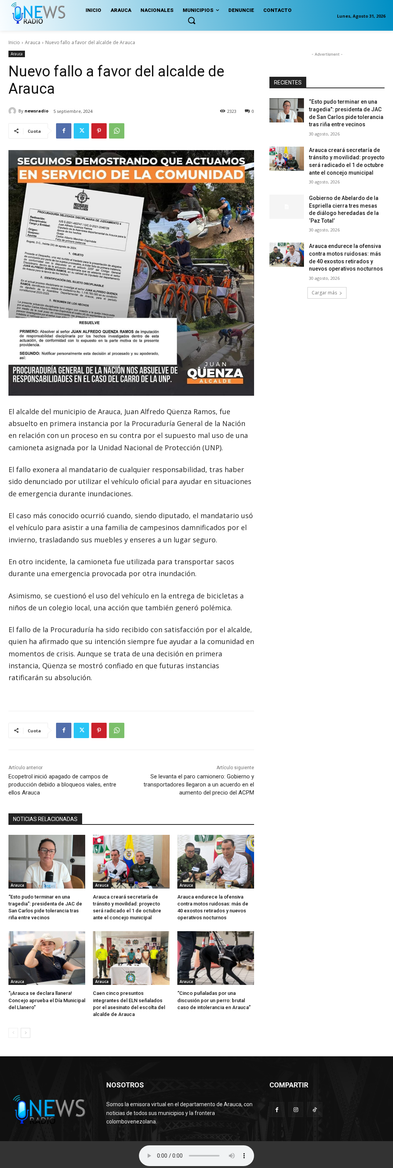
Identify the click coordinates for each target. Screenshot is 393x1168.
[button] (191, 20)
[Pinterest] (99, 131)
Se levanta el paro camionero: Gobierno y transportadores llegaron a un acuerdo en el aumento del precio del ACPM (199, 784)
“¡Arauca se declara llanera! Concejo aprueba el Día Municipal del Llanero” (46, 1000)
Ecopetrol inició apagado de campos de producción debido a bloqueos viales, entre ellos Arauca (62, 784)
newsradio (36, 111)
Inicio (14, 42)
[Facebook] (63, 131)
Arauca (32, 42)
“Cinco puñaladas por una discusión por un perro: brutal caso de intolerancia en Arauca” (214, 1000)
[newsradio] (13, 111)
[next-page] (25, 1033)
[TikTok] (314, 1109)
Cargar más (324, 292)
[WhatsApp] (116, 131)
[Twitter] (81, 131)
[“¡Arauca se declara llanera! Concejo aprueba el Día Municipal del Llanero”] (46, 958)
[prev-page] (13, 1033)
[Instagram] (295, 1109)
